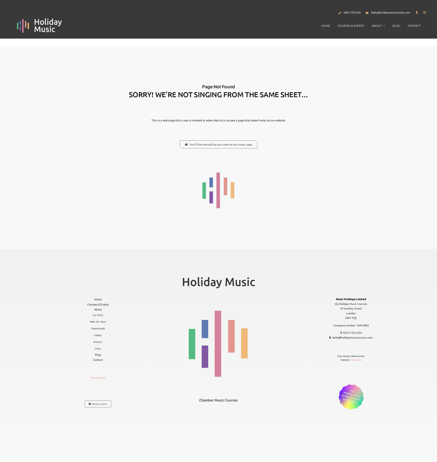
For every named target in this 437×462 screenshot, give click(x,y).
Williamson (356, 359)
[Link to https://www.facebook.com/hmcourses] (417, 12)
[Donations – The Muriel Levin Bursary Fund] (351, 384)
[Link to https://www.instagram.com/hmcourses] (424, 12)
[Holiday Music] (39, 18)
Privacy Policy (97, 377)
